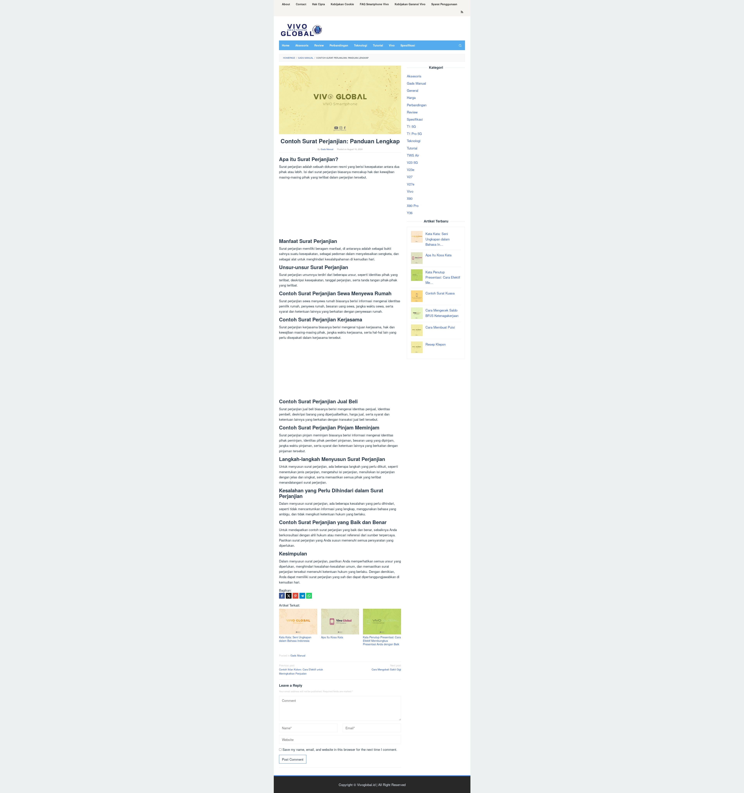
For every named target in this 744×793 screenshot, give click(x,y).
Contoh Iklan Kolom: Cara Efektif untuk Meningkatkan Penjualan (301, 669)
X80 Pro (412, 205)
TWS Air (413, 155)
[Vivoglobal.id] (301, 29)
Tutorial (412, 148)
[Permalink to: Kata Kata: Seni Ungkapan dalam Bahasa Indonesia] (298, 621)
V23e (410, 169)
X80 (409, 198)
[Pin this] (295, 596)
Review (412, 112)
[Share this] (282, 596)
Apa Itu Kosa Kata (332, 637)
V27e (410, 184)
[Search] (460, 45)
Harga (411, 97)
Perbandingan (416, 104)
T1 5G (411, 126)
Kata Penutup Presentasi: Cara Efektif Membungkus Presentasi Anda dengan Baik (382, 640)
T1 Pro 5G (414, 133)
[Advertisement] (340, 210)
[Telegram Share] (302, 596)
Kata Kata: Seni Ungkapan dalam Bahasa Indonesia (295, 639)
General (412, 90)
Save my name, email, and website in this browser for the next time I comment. (339, 749)
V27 (409, 176)
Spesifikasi (415, 119)
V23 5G (412, 162)
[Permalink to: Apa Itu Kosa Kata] (340, 621)
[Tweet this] (289, 596)
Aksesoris (414, 76)
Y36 (409, 212)
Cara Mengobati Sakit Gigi (386, 667)
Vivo (410, 191)
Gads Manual (297, 655)
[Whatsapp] (309, 596)
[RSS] (462, 12)
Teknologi (413, 140)
